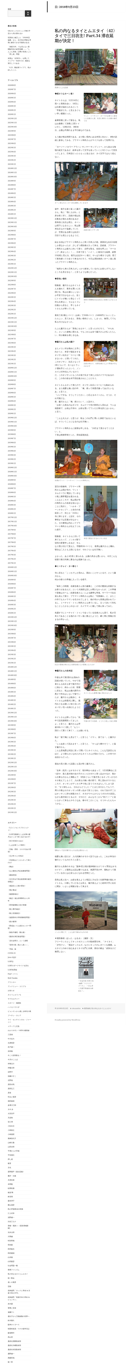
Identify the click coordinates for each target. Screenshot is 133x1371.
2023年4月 (12, 251)
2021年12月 (12, 318)
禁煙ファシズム (13, 1270)
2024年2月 (12, 210)
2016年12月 (12, 567)
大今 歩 (10, 1109)
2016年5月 (12, 596)
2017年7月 (12, 538)
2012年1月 (12, 808)
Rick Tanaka (12, 978)
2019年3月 (12, 455)
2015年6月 (12, 642)
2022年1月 (12, 314)
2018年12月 (12, 467)
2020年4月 (12, 401)
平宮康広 (11, 1155)
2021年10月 (12, 326)
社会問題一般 (13, 1265)
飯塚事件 (11, 1333)
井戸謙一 (11, 1047)
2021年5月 (12, 347)
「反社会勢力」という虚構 (18, 940)
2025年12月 (12, 118)
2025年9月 (12, 131)
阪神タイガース (13, 1324)
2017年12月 (12, 517)
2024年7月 (12, 189)
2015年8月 (12, 634)
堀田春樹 (11, 1101)
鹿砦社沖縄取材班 (14, 1345)
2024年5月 (12, 197)
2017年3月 (12, 555)
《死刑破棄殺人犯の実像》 (18, 905)
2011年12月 (12, 812)
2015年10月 (12, 625)
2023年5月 (12, 247)
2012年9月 (12, 775)
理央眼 (10, 1245)
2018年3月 (12, 505)
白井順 (10, 1257)
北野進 (10, 1080)
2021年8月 (12, 334)
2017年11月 (12, 521)
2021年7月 (12, 339)
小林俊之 (11, 1130)
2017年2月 (12, 559)
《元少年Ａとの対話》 (16, 856)
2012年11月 (12, 766)
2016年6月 (12, 592)
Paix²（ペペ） (13, 974)
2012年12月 (12, 762)
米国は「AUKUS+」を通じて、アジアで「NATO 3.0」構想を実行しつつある (19, 60)
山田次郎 (11, 1147)
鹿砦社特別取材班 (14, 1349)
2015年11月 (12, 621)
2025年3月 (12, 156)
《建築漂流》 (13, 875)
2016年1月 (12, 613)
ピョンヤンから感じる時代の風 (19, 1011)
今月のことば (13, 1059)
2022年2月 (12, 309)
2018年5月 (12, 496)
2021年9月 (12, 330)
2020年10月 (12, 376)
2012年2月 (12, 804)
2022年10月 (12, 276)
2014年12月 (12, 667)
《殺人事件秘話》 (14, 909)
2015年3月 (12, 654)
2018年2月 (12, 509)
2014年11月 (12, 671)
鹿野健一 (11, 1354)
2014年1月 (12, 708)
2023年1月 (12, 264)
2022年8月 (12, 284)
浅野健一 (11, 1217)
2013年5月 (12, 742)
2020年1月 (12, 413)
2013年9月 (12, 725)
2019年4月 (12, 451)
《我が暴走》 (13, 890)
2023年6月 (12, 243)
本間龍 (10, 1184)
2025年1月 (12, 164)
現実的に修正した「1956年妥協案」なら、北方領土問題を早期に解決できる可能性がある (19, 40)
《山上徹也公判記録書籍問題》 (19, 871)
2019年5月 (12, 447)
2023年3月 (12, 255)
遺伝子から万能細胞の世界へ (18, 1316)
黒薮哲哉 (11, 1358)
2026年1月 (12, 114)
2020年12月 (12, 368)
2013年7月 (12, 733)
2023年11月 (12, 222)
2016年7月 (12, 588)
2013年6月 (12, 737)
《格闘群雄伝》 (13, 894)
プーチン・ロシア (14, 1015)
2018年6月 (12, 492)
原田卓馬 (11, 1084)
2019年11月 (12, 422)
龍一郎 (10, 1362)
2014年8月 (12, 683)
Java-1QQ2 (12, 957)
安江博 (10, 1122)
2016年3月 (12, 604)
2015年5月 (12, 646)
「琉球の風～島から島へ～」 (18, 945)
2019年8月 (12, 434)
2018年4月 (12, 501)
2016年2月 (12, 609)
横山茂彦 (11, 1205)
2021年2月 (12, 359)
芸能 (9, 1286)
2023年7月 (12, 239)
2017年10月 (12, 525)
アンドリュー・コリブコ (17, 986)
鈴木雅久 (11, 1320)
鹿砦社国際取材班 (14, 1341)
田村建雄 (11, 1253)
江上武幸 (11, 1213)
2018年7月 (12, 488)
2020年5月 (12, 397)
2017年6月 (12, 542)
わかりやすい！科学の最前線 (18, 1030)
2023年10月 (12, 226)
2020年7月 (12, 388)
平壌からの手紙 (13, 1151)
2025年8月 (12, 135)
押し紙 (10, 1159)
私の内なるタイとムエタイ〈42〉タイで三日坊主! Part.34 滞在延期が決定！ (86, 35)
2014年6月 (12, 688)
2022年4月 (12, 301)
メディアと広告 (13, 1026)
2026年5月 (12, 98)
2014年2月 (12, 704)
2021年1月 (12, 363)
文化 (9, 1167)
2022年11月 (12, 272)
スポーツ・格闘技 (14, 1003)
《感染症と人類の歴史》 (17, 886)
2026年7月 (12, 89)
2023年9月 (12, 230)
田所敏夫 (11, 1249)
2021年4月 (12, 351)
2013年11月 (12, 717)
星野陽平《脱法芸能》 (16, 1172)
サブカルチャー (13, 999)
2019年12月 (12, 417)
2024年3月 (12, 206)
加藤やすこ (12, 1076)
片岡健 (10, 1236)
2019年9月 (12, 430)
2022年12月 (12, 268)
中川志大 (11, 1039)
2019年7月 (12, 438)
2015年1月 (12, 663)
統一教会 (11, 1278)
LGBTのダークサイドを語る (18, 965)
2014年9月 (12, 679)
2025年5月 (12, 147)
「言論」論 (12, 949)
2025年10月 (12, 127)
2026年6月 (12, 93)
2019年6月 (12, 442)
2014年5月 (12, 692)
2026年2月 (12, 110)
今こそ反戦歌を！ (14, 1055)
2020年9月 (12, 380)
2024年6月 (12, 193)
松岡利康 (11, 1188)
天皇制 (10, 1117)
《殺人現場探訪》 (14, 913)
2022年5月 (12, 297)
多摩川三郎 (12, 1105)
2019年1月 (12, 463)
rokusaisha (76, 1008)
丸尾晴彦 (11, 1043)
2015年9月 (12, 629)
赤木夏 (10, 1304)
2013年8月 (12, 729)
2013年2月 (12, 754)
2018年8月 (12, 484)
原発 (9, 1093)
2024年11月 (12, 172)
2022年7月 (12, 289)
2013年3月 (12, 750)
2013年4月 (12, 746)
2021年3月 (12, 355)
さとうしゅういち (14, 995)
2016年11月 (12, 571)
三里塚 (10, 1034)
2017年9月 (12, 530)
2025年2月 (12, 160)
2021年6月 (12, 343)
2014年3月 (12, 700)
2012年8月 (12, 779)
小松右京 (11, 1126)
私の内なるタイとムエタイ (18, 1274)
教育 (9, 1163)
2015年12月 (12, 617)
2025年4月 (12, 152)
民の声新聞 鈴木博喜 (15, 1209)
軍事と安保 (12, 1308)
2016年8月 (12, 584)
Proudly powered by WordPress (67, 1020)
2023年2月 (12, 260)
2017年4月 (12, 550)
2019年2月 (12, 459)
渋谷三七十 (12, 1221)
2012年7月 (12, 783)
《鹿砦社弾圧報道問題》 (17, 936)
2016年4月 (12, 600)
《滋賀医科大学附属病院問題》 (19, 917)
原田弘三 (11, 1088)
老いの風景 (12, 1282)
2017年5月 (12, 546)
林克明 (10, 1196)
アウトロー (12, 982)
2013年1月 (12, 758)
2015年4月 (12, 650)
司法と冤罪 (12, 1097)
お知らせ (11, 990)
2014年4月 (12, 696)
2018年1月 (12, 513)
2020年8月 (12, 384)
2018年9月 (12, 480)
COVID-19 (11, 953)
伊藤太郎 (11, 1068)
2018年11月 (12, 471)
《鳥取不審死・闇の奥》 (17, 932)
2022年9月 (12, 280)
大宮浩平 (11, 1113)
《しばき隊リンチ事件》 (17, 845)
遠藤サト (11, 1312)
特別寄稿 (11, 1240)
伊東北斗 (11, 1063)
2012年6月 (12, 787)
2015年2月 (12, 658)
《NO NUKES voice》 (16, 841)
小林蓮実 (11, 1134)
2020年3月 (12, 405)
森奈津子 (11, 1201)
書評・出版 (12, 1176)
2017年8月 (12, 534)
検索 (9, 9)
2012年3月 (12, 800)
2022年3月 (12, 305)
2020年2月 (12, 409)
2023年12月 (12, 218)
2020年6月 (12, 393)
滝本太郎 (11, 1232)
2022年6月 (12, 293)
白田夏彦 (11, 1261)
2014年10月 (12, 675)
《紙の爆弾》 (13, 921)
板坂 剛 (10, 1192)
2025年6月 (12, 143)
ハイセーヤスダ (13, 1007)
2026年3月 (12, 106)
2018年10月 (12, 476)
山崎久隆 (11, 1142)
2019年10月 (12, 426)
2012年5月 (12, 791)
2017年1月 (12, 563)
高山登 (10, 1337)
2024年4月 (12, 201)
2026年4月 (12, 102)
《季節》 (11, 867)
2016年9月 (12, 580)
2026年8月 (12, 85)
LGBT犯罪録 (12, 970)
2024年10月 (12, 176)
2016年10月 (12, 575)
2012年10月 (12, 771)
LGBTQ (10, 961)
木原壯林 (11, 1180)
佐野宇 (10, 1072)
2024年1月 (12, 214)
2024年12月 (12, 168)
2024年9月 (12, 181)
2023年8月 (12, 235)
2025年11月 (12, 122)
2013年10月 (12, 721)
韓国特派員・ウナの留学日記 (18, 1329)
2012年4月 (12, 796)
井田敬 (10, 1051)
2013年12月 (12, 712)
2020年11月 (12, 372)
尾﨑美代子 (12, 1138)
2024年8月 (12, 185)
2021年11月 (12, 322)
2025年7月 (12, 139)
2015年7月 (12, 638)
